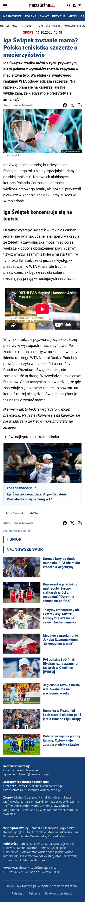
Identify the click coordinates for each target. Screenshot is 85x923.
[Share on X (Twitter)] (72, 105)
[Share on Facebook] (65, 105)
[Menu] (5, 5)
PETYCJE (58, 16)
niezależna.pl (10, 26)
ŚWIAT (44, 16)
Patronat (18, 893)
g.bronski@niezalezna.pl (46, 786)
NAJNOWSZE (12, 16)
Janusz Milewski (23, 105)
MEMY (72, 16)
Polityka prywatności (59, 893)
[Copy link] (80, 105)
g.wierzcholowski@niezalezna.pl (26, 774)
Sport (28, 26)
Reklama (34, 893)
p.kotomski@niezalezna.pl (43, 790)
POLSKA (31, 16)
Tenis (39, 26)
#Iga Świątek (15, 513)
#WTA (34, 513)
